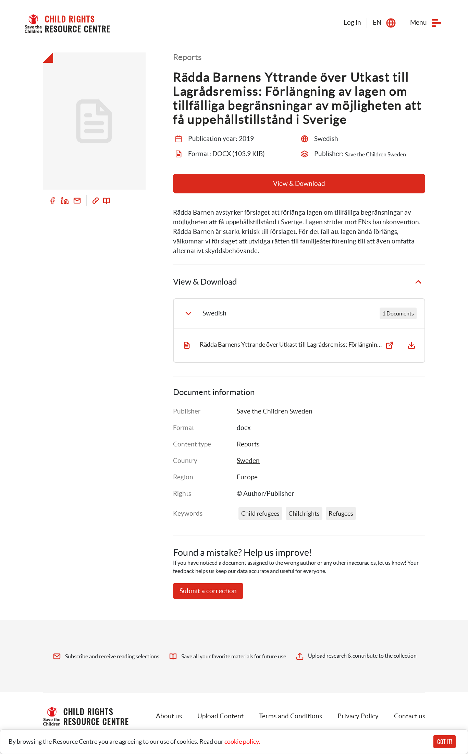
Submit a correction (208, 591)
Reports (248, 444)
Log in (352, 22)
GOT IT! (444, 742)
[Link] (95, 200)
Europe (247, 477)
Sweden (248, 460)
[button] (220, 716)
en (377, 22)
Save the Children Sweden (274, 411)
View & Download (299, 183)
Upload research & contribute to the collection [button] (362, 656)
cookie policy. (242, 741)
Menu (418, 22)
